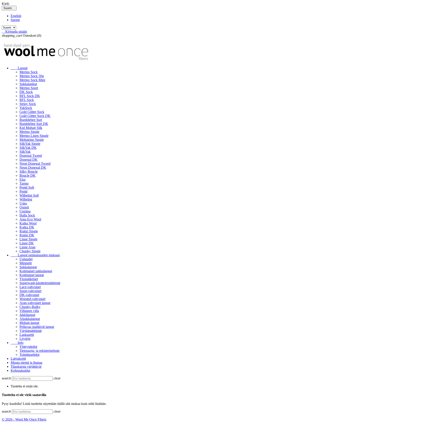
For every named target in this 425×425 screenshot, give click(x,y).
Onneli (24, 207)
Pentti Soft (26, 187)
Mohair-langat (29, 323)
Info (17, 343)
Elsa (22, 179)
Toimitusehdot (29, 354)
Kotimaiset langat (31, 275)
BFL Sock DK (29, 96)
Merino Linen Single (33, 136)
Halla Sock (27, 215)
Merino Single (29, 132)
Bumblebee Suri (30, 120)
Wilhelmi (25, 199)
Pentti (23, 191)
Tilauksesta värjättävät (26, 366)
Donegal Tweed (30, 155)
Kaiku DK (26, 227)
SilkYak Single (29, 143)
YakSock (25, 108)
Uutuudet (26, 259)
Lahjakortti (18, 358)
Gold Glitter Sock (31, 112)
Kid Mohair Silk (30, 128)
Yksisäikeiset (28, 279)
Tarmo (24, 183)
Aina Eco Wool (30, 219)
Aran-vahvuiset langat (34, 303)
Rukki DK (26, 235)
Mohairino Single (31, 140)
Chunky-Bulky (30, 307)
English (16, 16)
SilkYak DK (28, 147)
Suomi (15, 20)
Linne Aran (27, 247)
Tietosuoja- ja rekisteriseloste (39, 350)
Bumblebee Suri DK (33, 124)
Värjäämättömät (30, 331)
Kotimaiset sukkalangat (35, 271)
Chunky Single (30, 251)
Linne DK (26, 243)
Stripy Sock (27, 104)
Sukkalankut (28, 84)
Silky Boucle (28, 171)
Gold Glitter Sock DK (34, 116)
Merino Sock (28, 72)
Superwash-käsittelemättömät (39, 283)
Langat (19, 68)
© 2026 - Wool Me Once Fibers (24, 419)
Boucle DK (27, 175)
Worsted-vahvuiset (32, 299)
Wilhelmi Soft (29, 195)
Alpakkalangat (29, 319)
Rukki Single (28, 231)
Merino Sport (28, 88)
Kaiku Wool (28, 223)
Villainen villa (29, 311)
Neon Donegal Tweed (34, 163)
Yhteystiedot (28, 346)
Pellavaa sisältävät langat (36, 327)
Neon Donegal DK (32, 167)
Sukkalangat (28, 267)
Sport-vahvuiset (30, 291)
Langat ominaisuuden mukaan (35, 255)
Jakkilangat (27, 315)
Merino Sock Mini (32, 80)
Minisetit (25, 263)
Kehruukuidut (20, 370)
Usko (23, 203)
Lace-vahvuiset (30, 287)
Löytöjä (24, 339)
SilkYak (25, 151)
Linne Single (28, 239)
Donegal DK (28, 159)
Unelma (25, 211)
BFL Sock (26, 100)
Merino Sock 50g (31, 76)
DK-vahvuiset (29, 295)
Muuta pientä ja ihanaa (26, 362)
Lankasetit (26, 335)
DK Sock (26, 92)
